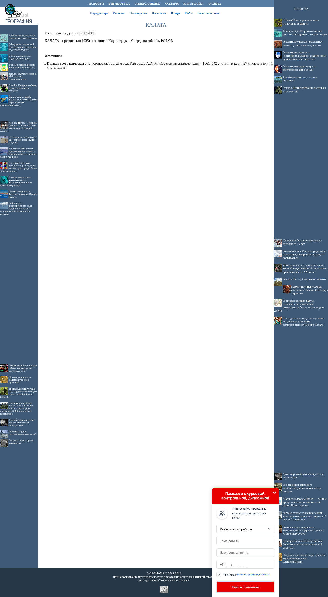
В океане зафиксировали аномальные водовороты (22, 66)
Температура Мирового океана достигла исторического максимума (305, 32)
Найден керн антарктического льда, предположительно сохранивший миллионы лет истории (16, 208)
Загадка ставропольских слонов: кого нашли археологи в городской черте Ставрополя (304, 516)
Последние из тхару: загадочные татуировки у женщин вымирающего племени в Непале (303, 321)
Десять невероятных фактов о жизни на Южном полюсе (23, 194)
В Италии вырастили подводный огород (20, 57)
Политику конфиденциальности (253, 574)
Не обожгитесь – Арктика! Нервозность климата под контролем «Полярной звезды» (18, 126)
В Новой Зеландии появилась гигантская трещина (301, 22)
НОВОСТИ (96, 3)
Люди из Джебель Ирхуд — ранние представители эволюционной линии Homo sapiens (305, 502)
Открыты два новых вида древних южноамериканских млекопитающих (304, 558)
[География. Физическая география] (19, 6)
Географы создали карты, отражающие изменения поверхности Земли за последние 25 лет (299, 305)
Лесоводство (138, 13)
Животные (159, 13)
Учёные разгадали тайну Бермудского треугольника (23, 36)
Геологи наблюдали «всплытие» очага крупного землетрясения (303, 43)
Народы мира (99, 13)
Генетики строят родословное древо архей (22, 432)
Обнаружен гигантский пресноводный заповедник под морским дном (23, 47)
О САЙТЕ (214, 3)
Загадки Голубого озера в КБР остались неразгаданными (22, 76)
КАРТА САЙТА (193, 3)
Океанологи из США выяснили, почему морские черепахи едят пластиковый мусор (19, 100)
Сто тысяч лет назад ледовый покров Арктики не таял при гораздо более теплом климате (18, 167)
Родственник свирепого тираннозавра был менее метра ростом (302, 488)
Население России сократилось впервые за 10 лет (302, 242)
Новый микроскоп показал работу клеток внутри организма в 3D (23, 368)
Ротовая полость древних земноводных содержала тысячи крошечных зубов (303, 530)
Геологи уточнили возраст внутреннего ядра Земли (299, 68)
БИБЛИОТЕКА (119, 3)
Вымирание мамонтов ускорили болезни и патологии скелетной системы (303, 544)
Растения (119, 13)
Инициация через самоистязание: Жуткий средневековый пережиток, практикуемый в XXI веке (305, 269)
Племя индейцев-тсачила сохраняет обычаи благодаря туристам (309, 290)
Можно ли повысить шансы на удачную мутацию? (20, 380)
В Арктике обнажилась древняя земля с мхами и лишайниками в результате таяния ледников (18, 152)
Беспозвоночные (208, 13)
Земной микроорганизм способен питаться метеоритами (21, 423)
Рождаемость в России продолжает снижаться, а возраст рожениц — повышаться (305, 254)
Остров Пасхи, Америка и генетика (304, 279)
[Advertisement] (19, 286)
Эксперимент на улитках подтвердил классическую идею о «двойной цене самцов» (18, 392)
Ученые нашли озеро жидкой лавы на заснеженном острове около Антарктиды (16, 181)
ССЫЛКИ (172, 3)
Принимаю (246, 574)
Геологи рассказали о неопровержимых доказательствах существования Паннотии (304, 56)
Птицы (175, 13)
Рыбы (189, 13)
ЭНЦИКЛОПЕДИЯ (147, 3)
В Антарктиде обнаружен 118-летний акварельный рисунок (22, 140)
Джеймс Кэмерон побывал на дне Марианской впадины (23, 88)
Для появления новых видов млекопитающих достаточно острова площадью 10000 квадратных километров (16, 408)
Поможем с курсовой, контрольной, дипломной (245, 495)
